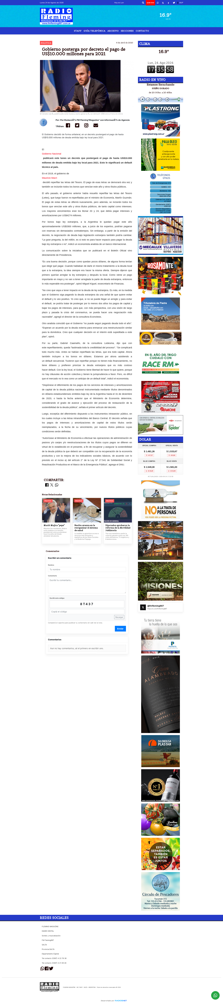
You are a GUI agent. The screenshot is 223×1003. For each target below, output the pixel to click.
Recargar (119, 617)
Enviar (120, 628)
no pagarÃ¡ (98, 36)
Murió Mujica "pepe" (54, 525)
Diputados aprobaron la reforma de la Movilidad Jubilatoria (117, 528)
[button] (143, 2)
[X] (163, 2)
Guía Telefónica (94, 30)
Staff (78, 30)
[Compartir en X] (52, 485)
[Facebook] (168, 2)
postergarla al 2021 (133, 36)
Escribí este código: (57, 598)
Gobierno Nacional (51, 153)
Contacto (142, 30)
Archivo (113, 30)
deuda (111, 36)
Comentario (52, 576)
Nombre (51, 565)
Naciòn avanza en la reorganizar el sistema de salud (86, 528)
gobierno (84, 36)
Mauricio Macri (49, 178)
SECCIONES (127, 30)
